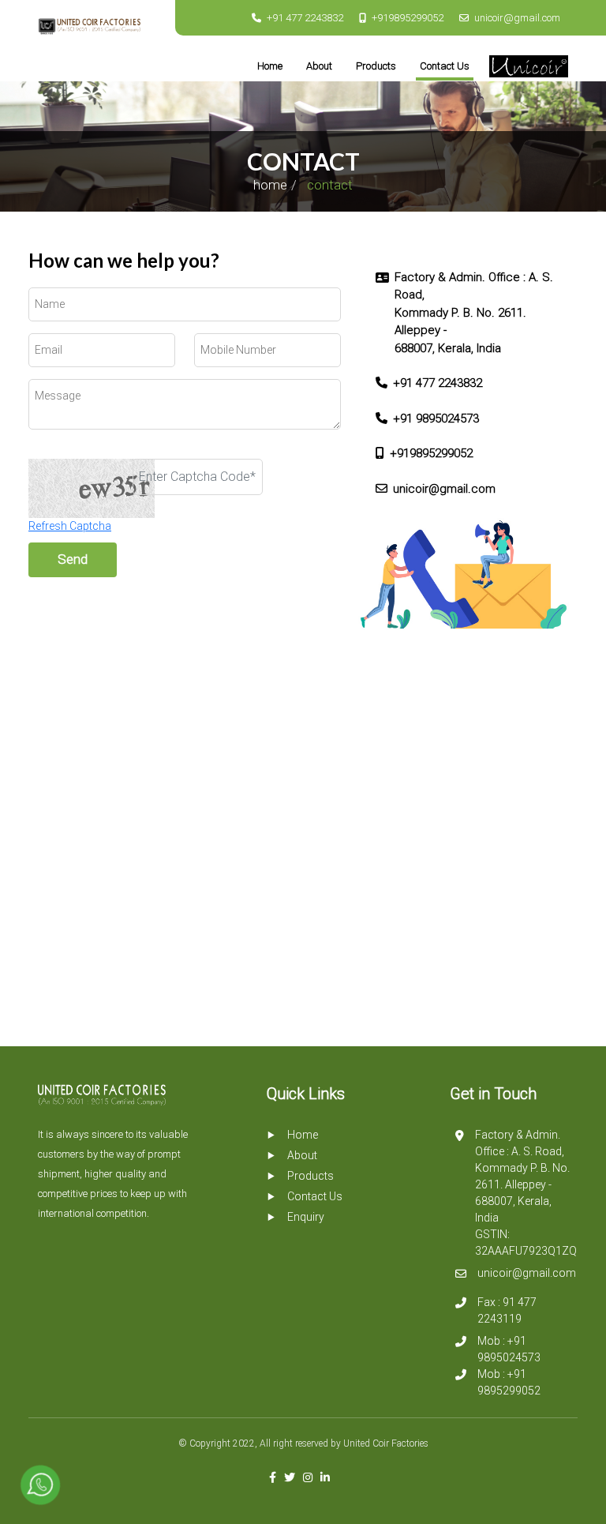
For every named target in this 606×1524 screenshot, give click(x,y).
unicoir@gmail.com (517, 18)
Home (269, 66)
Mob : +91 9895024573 (509, 1349)
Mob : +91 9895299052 (509, 1382)
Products (376, 66)
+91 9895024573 (436, 418)
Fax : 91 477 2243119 (507, 1310)
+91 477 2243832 (305, 18)
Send (73, 559)
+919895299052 (407, 18)
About (319, 66)
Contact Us (444, 66)
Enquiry (305, 1217)
